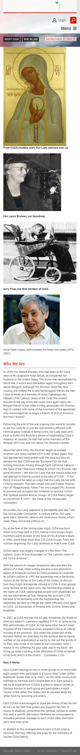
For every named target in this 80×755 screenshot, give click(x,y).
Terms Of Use (69, 750)
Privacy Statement (47, 750)
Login (62, 20)
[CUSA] (40, 6)
